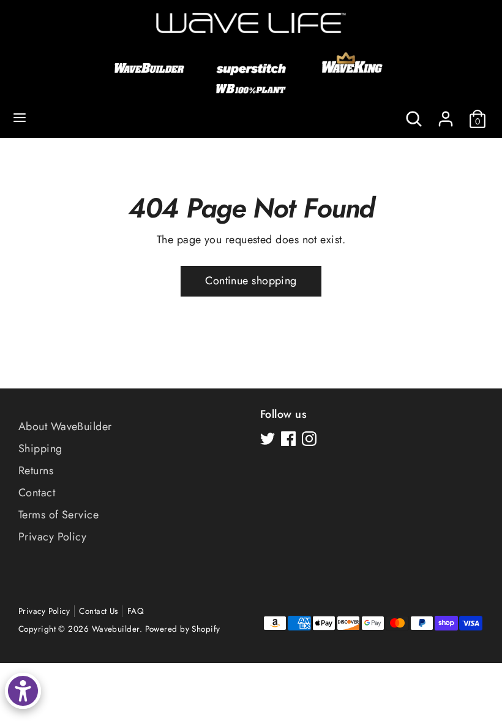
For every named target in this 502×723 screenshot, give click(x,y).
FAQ (135, 611)
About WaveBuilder (65, 426)
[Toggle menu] (19, 118)
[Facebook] (288, 438)
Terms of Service (58, 515)
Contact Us (98, 611)
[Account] (445, 114)
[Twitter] (267, 438)
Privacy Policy (52, 537)
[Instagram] (309, 438)
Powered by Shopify (182, 629)
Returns (35, 471)
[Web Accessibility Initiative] (23, 691)
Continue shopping (251, 281)
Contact (36, 493)
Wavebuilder (116, 629)
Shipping (40, 448)
